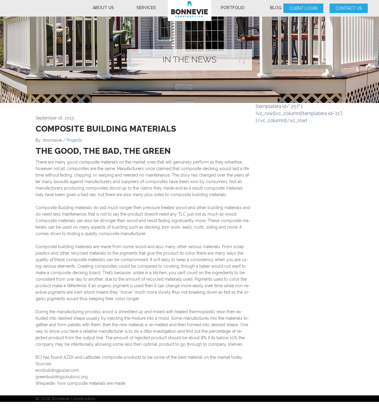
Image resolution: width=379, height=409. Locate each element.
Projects (74, 140)
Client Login (303, 8)
